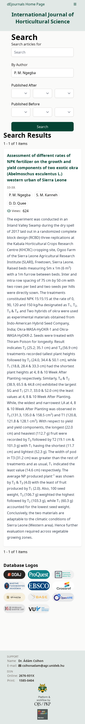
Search (42, 126)
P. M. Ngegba (20, 195)
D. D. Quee (17, 203)
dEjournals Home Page (26, 4)
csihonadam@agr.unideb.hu (43, 665)
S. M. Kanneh (47, 195)
